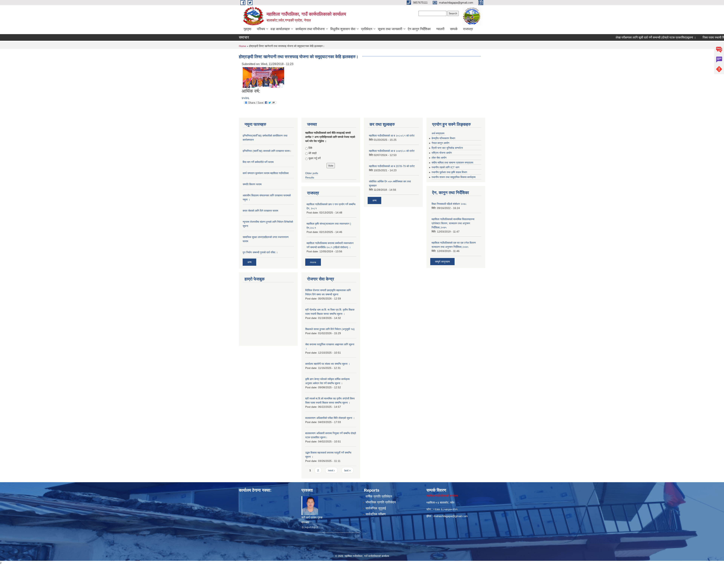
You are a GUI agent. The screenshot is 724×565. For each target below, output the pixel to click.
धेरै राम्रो (312, 153)
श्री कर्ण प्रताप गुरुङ (311, 517)
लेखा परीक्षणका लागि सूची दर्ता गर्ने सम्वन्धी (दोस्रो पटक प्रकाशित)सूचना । (638, 37)
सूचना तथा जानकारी (390, 29)
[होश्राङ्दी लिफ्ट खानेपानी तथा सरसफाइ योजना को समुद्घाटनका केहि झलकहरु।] (263, 77)
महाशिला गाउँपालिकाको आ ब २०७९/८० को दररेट (392, 150)
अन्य (249, 262)
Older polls (311, 173)
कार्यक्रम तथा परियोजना (310, 29)
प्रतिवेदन (366, 29)
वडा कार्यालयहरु (280, 29)
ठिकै (310, 147)
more (313, 262)
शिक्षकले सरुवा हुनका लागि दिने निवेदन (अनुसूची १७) (330, 329)
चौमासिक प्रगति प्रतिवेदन (381, 502)
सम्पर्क (453, 29)
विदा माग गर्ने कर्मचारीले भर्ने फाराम (258, 162)
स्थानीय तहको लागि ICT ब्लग (445, 167)
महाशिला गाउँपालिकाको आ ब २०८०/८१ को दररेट (392, 135)
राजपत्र (468, 29)
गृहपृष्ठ (247, 29)
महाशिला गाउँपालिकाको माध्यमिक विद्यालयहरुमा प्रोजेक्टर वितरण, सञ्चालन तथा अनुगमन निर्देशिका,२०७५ (453, 223)
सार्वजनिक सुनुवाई (376, 508)
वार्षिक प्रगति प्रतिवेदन (379, 496)
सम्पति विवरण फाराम (252, 184)
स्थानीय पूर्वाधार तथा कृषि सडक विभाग (449, 172)
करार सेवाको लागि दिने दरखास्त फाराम (260, 210)
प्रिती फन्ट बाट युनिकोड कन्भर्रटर (447, 147)
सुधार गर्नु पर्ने (314, 158)
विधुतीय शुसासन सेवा (342, 29)
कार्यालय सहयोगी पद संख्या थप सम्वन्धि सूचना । (327, 363)
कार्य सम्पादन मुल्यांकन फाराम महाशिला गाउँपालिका (266, 173)
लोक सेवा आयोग (439, 157)
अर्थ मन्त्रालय (438, 133)
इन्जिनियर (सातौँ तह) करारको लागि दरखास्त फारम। (267, 150)
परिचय (261, 29)
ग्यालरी (440, 29)
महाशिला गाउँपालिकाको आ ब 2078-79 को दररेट (392, 166)
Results (309, 177)
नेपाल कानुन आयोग (440, 142)
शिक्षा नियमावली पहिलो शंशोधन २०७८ (449, 203)
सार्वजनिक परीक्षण (376, 514)
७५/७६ (245, 98)
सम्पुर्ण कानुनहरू (442, 261)
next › (331, 470)
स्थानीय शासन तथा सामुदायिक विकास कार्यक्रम (454, 177)
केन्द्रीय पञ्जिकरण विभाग (443, 138)
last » (347, 470)
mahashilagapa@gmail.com (450, 516)
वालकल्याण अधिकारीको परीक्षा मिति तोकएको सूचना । (330, 417)
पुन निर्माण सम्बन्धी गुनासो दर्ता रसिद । (260, 252)
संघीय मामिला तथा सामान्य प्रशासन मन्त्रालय (452, 162)
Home (242, 46)
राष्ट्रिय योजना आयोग (442, 152)
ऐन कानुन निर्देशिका (419, 29)
